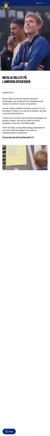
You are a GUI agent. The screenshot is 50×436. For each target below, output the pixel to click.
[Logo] (6, 5)
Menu (37, 3)
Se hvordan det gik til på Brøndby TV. (18, 137)
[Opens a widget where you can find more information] (9, 432)
